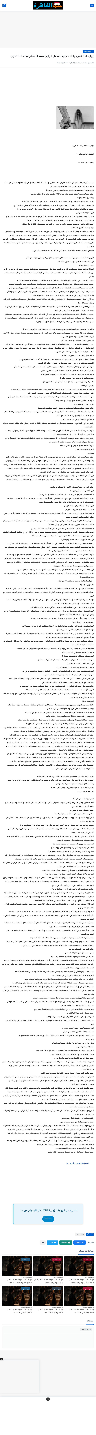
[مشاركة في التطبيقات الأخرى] (43, 1242)
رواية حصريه (88, 51)
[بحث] (4, 5)
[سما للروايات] (48, 5)
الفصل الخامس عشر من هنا (78, 1164)
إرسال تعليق (86, 1330)
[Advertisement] (48, 29)
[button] (79, 1242)
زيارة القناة (48, 1219)
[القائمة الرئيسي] (92, 5)
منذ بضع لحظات (87, 1277)
